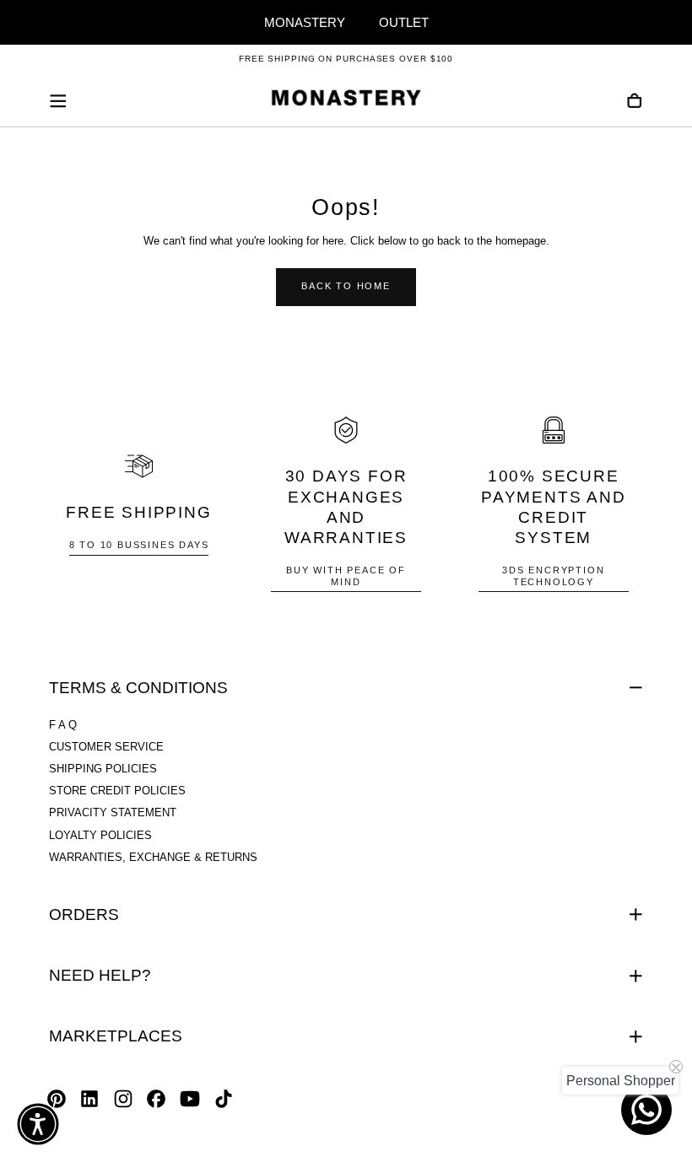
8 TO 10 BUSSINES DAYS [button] (139, 545)
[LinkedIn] (89, 1099)
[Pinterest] (56, 1099)
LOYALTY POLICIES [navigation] (100, 836)
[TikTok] (223, 1099)
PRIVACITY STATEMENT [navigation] (112, 813)
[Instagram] (123, 1099)
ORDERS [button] (84, 914)
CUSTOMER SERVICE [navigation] (106, 747)
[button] (58, 101)
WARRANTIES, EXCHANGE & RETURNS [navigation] (153, 857)
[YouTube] (190, 1099)
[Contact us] (646, 1109)
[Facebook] (156, 1099)
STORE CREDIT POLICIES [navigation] (117, 791)
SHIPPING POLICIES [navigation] (103, 769)
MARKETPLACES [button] (115, 1036)
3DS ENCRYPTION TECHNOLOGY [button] (553, 575)
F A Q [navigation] (63, 725)
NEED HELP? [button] (100, 975)
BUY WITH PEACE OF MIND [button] (346, 575)
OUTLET (404, 22)
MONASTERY (304, 22)
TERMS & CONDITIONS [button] (138, 688)
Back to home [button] (346, 286)
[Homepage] (346, 100)
